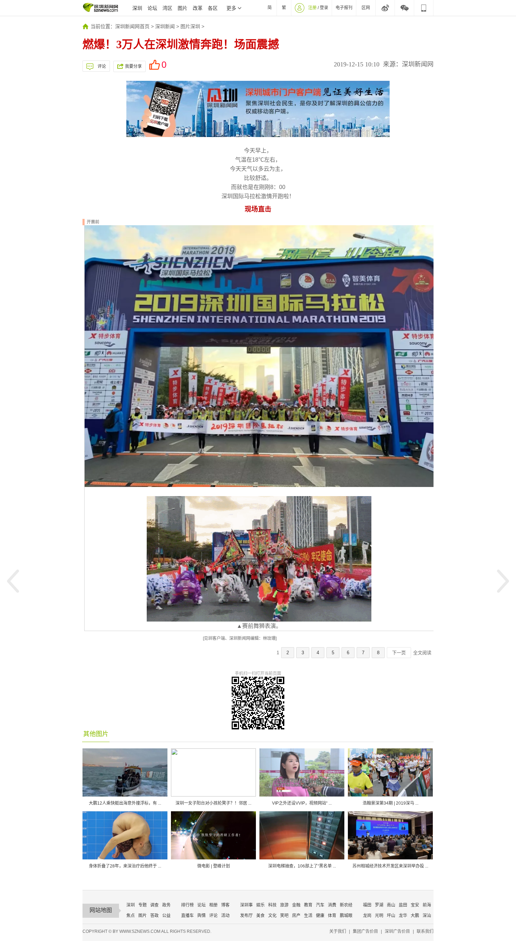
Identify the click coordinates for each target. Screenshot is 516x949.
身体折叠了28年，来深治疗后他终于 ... (125, 866)
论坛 (152, 8)
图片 (182, 8)
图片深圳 (190, 26)
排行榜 (187, 905)
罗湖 (379, 905)
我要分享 (133, 66)
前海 (427, 905)
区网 (366, 7)
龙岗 (367, 915)
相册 (213, 905)
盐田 (403, 905)
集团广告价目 (365, 931)
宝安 (415, 905)
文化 (272, 915)
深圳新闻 (165, 26)
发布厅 (246, 915)
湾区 (167, 8)
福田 (367, 905)
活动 (225, 915)
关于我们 (337, 931)
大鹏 (415, 915)
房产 (296, 915)
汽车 (320, 905)
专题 (142, 905)
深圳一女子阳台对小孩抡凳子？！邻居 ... (213, 803)
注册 (312, 7)
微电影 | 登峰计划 (213, 866)
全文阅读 (422, 652)
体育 (332, 915)
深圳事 (246, 905)
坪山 (391, 915)
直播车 (187, 915)
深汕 (427, 915)
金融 (296, 905)
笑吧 (284, 915)
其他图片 (95, 733)
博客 (225, 905)
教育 (308, 905)
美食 (260, 915)
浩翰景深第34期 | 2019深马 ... (390, 803)
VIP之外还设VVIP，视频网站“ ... (302, 803)
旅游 (284, 905)
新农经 (346, 905)
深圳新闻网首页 (132, 26)
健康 (320, 915)
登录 (324, 7)
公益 (166, 915)
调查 (154, 905)
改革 (198, 8)
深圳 (137, 8)
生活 (308, 915)
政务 (166, 905)
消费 (332, 905)
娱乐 (260, 905)
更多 (231, 8)
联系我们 (425, 931)
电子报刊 (344, 7)
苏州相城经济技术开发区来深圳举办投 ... (390, 866)
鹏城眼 (346, 915)
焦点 (130, 915)
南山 (391, 905)
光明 (379, 915)
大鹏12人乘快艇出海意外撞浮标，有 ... (125, 803)
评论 (102, 66)
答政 (154, 915)
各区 (213, 8)
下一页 (399, 652)
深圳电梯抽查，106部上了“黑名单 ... (302, 866)
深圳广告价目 (397, 931)
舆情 (201, 915)
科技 (272, 905)
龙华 (403, 915)
